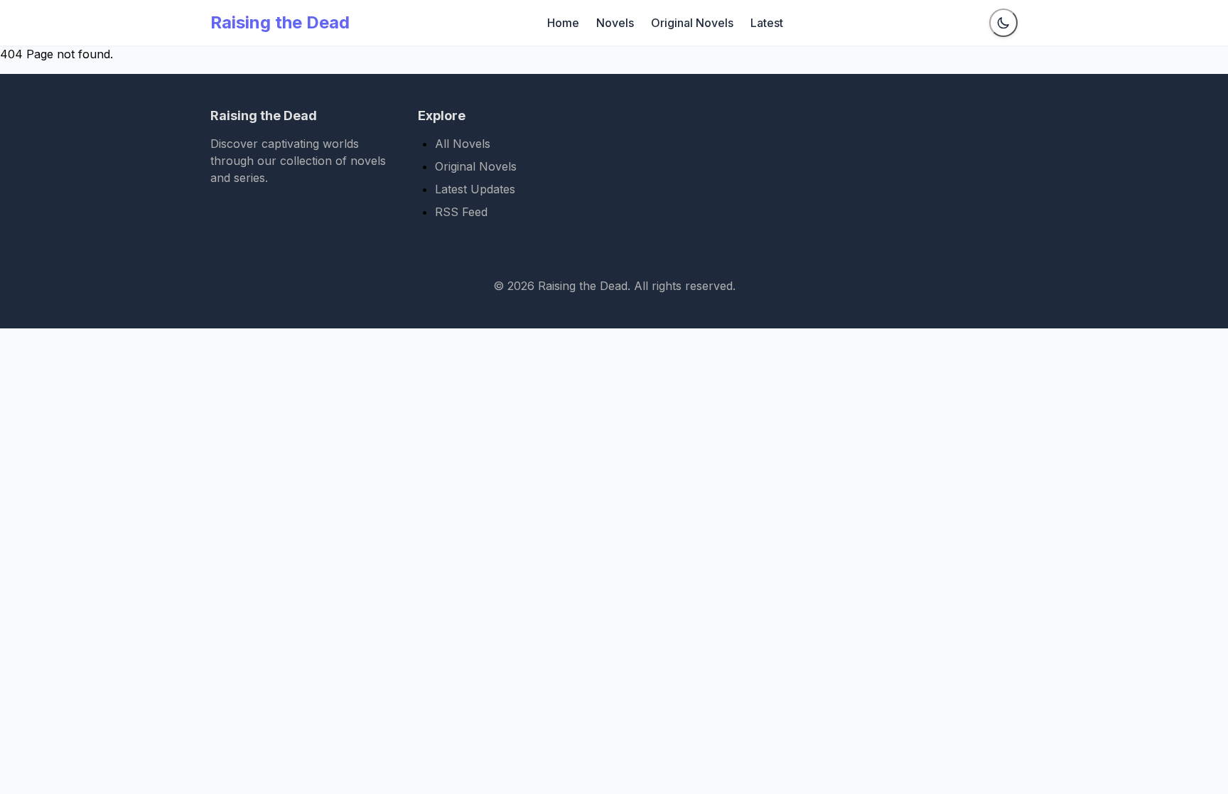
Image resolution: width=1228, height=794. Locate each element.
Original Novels (692, 23)
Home (563, 23)
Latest (766, 23)
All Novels (462, 143)
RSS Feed (461, 212)
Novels (615, 23)
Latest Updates (475, 189)
